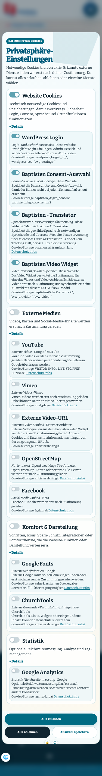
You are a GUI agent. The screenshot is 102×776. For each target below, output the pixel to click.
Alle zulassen (51, 719)
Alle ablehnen (27, 732)
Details (17, 126)
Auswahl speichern (74, 732)
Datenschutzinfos (24, 251)
